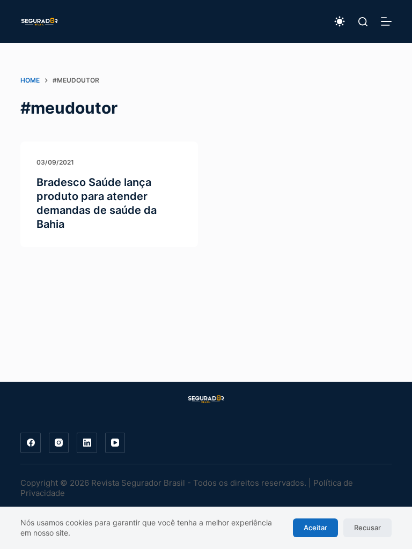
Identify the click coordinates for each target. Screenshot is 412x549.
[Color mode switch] (339, 21)
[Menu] (386, 21)
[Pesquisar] (362, 21)
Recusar (367, 527)
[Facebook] (30, 443)
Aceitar (315, 527)
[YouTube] (115, 443)
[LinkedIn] (87, 443)
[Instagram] (59, 443)
